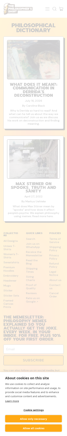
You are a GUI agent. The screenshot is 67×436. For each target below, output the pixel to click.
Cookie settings (34, 410)
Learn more (12, 401)
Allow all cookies (33, 428)
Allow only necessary (33, 419)
